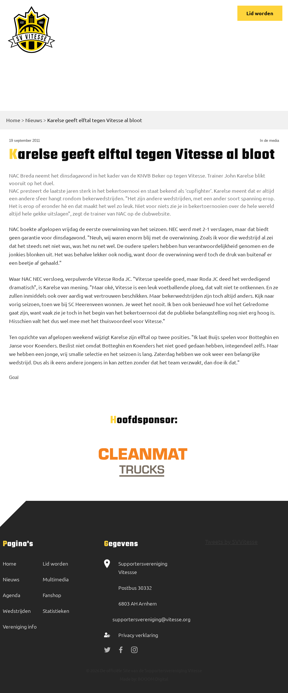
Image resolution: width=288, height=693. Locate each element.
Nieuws (33, 120)
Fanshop (52, 595)
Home (13, 120)
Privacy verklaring (138, 635)
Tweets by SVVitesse (231, 541)
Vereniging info (20, 626)
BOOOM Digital (152, 678)
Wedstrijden (17, 610)
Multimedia (56, 579)
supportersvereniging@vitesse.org (151, 619)
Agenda (11, 595)
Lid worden (259, 13)
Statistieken (56, 610)
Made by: (128, 678)
